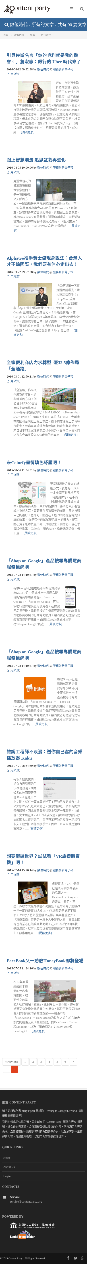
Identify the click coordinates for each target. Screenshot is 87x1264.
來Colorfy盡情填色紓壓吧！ (34, 462)
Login (7, 1176)
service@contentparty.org (26, 1201)
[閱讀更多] (27, 132)
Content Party (15, 1258)
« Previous (11, 1061)
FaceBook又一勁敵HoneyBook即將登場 (45, 960)
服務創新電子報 (63, 69)
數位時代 (43, 69)
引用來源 (13, 74)
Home (6, 1157)
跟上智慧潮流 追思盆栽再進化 (36, 160)
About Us (9, 1166)
